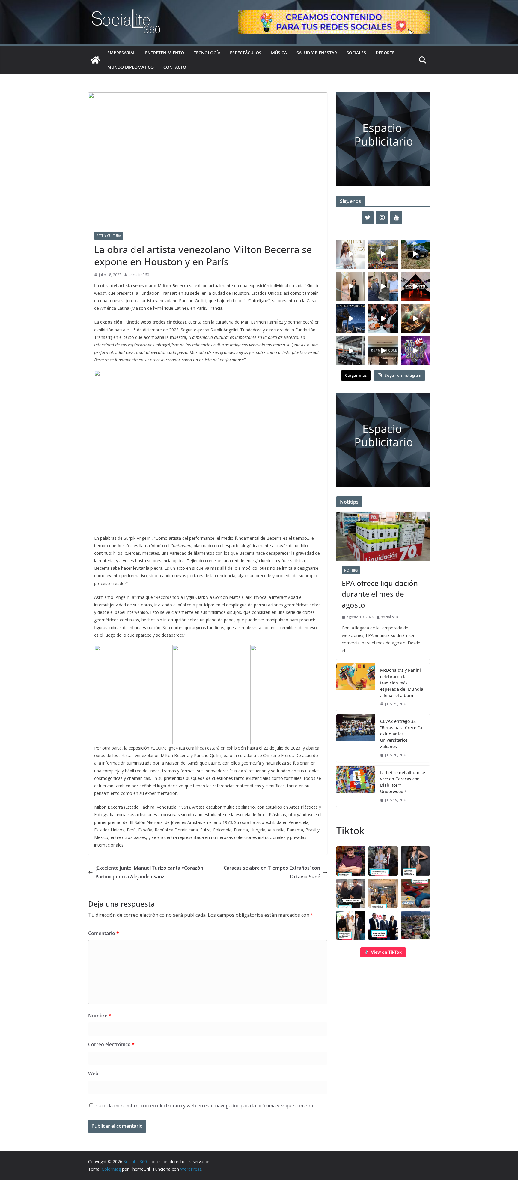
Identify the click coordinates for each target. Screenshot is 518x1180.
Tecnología (207, 53)
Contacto (174, 67)
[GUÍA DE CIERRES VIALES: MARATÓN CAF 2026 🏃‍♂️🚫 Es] (382, 254)
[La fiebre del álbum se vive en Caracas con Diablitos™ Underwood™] (355, 786)
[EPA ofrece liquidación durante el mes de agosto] (383, 536)
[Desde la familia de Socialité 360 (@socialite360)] (350, 318)
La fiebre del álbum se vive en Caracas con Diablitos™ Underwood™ (402, 782)
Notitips (351, 570)
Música (279, 53)
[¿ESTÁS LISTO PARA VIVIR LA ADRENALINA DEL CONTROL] (415, 254)
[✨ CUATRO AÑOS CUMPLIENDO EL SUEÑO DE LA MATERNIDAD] (350, 286)
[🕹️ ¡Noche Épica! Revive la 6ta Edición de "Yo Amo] (415, 318)
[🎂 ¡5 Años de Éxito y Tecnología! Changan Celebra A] (350, 350)
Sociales (356, 53)
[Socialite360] (95, 60)
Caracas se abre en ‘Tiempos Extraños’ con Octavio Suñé (272, 872)
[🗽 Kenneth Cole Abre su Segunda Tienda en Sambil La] (382, 350)
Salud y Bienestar (316, 53)
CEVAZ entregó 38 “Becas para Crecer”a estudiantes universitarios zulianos (401, 733)
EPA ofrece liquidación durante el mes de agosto (380, 594)
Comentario (103, 933)
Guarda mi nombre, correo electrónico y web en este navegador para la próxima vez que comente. (206, 1105)
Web (93, 1073)
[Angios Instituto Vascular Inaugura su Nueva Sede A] (382, 286)
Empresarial (121, 53)
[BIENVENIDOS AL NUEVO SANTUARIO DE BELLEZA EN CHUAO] (350, 254)
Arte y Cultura (109, 236)
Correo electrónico (111, 1044)
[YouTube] (396, 217)
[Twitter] (368, 217)
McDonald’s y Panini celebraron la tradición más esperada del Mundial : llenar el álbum (402, 682)
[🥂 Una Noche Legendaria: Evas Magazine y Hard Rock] (382, 318)
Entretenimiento (164, 53)
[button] (350, 860)
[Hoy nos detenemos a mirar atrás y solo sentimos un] (415, 286)
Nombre (99, 1015)
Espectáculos (245, 53)
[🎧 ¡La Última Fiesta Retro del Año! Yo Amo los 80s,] (415, 350)
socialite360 (139, 274)
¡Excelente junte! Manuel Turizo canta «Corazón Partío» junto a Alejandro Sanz (149, 872)
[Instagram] (382, 217)
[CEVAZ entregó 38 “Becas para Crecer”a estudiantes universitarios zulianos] (355, 738)
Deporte (385, 53)
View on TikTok (386, 952)
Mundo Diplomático (130, 67)
